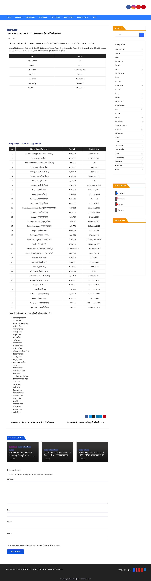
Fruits (117, 93)
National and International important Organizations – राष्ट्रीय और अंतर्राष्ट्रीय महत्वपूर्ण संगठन (21, 456)
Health (117, 97)
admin (12, 459)
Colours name (119, 73)
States (14, 30)
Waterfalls (118, 165)
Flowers (117, 81)
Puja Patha (118, 129)
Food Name (119, 85)
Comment (11, 479)
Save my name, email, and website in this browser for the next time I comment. (35, 545)
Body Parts (119, 61)
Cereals (117, 65)
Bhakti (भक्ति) (68, 17)
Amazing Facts (82, 17)
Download (51, 569)
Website (9, 533)
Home (9, 17)
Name (9, 510)
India (9, 30)
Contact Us (59, 569)
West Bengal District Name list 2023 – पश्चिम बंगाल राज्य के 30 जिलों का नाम (92, 455)
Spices (117, 137)
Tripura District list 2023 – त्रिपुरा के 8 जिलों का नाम (84, 422)
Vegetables (118, 161)
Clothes (117, 69)
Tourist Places (53, 450)
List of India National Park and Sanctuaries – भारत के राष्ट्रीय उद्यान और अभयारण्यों (57, 455)
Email (9, 522)
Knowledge (30, 17)
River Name (119, 133)
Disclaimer (43, 569)
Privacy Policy (34, 569)
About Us (18, 17)
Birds (117, 57)
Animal (117, 53)
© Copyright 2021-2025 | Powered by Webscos (75, 579)
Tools (117, 153)
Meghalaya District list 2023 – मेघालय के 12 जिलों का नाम (32, 422)
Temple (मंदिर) (119, 149)
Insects (117, 113)
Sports (117, 141)
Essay (94, 17)
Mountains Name (121, 125)
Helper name (119, 101)
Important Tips (120, 105)
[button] (144, 17)
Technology (42, 17)
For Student (55, 17)
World (11, 450)
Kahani (117, 117)
